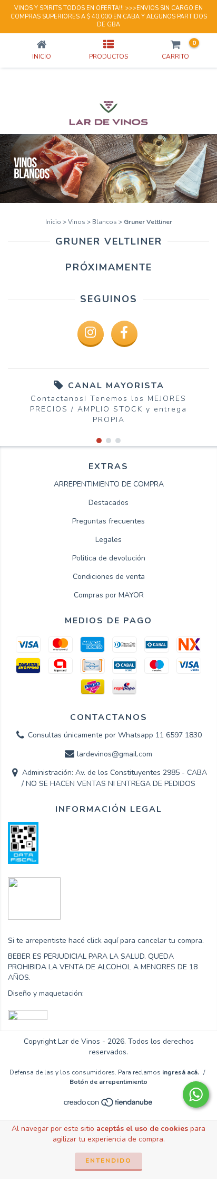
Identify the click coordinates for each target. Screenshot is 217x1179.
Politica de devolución (108, 558)
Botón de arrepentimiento (108, 1082)
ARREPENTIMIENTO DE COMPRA (109, 484)
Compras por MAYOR (109, 595)
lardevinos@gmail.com (114, 754)
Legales (108, 540)
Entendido (108, 1160)
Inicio (53, 222)
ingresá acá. (180, 1072)
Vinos (76, 222)
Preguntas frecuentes (108, 521)
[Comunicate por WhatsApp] (196, 1094)
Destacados (108, 503)
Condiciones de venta (109, 577)
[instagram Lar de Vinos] (90, 334)
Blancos (104, 222)
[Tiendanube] (109, 1105)
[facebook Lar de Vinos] (124, 334)
